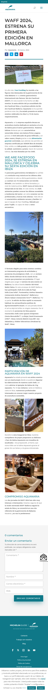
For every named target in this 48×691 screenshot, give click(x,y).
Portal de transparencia (24, 667)
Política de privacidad (24, 660)
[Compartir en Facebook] (6, 54)
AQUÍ (43, 679)
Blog (24, 644)
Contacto (24, 636)
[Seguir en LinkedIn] (29, 650)
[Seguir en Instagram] (23, 650)
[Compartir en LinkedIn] (16, 54)
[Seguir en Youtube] (34, 650)
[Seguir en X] (18, 650)
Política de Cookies (24, 663)
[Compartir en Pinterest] (21, 54)
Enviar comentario (28, 598)
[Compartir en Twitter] (11, 54)
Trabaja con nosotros (24, 640)
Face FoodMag (20, 90)
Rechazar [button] (32, 688)
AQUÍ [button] (24, 688)
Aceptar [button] (40, 688)
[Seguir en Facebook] (12, 650)
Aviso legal (24, 657)
